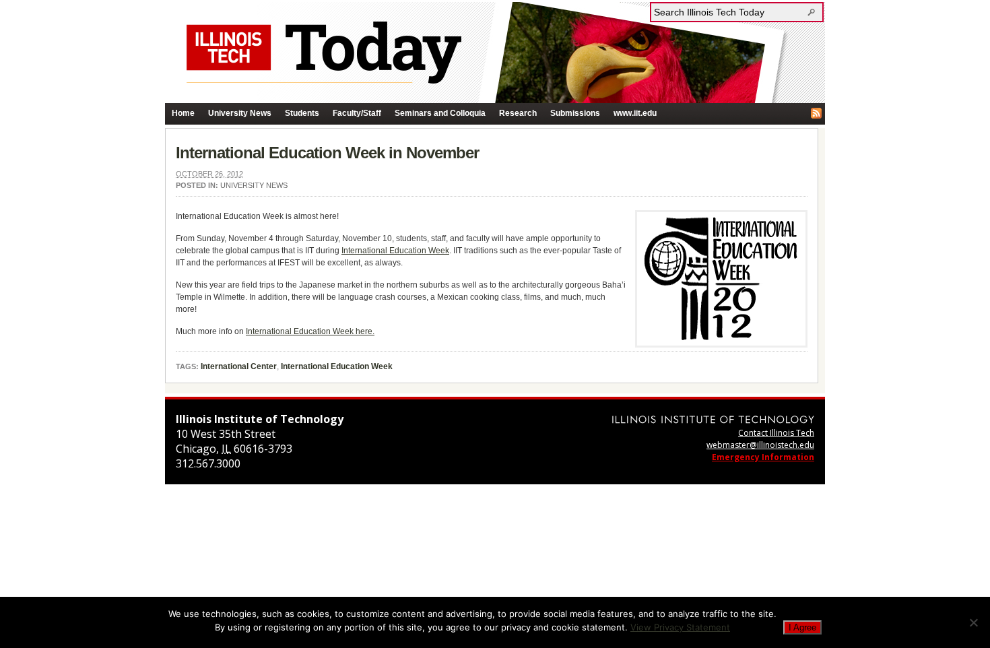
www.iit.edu (635, 113)
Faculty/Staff (357, 113)
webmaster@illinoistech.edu (760, 445)
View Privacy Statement (680, 627)
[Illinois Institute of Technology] (713, 419)
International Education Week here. (310, 331)
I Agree (802, 627)
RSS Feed (816, 113)
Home (183, 113)
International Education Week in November (327, 152)
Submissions (575, 113)
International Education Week (395, 250)
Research (518, 113)
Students (302, 113)
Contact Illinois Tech (776, 433)
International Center (239, 366)
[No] (973, 622)
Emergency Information (763, 457)
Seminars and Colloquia (440, 113)
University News (239, 113)
